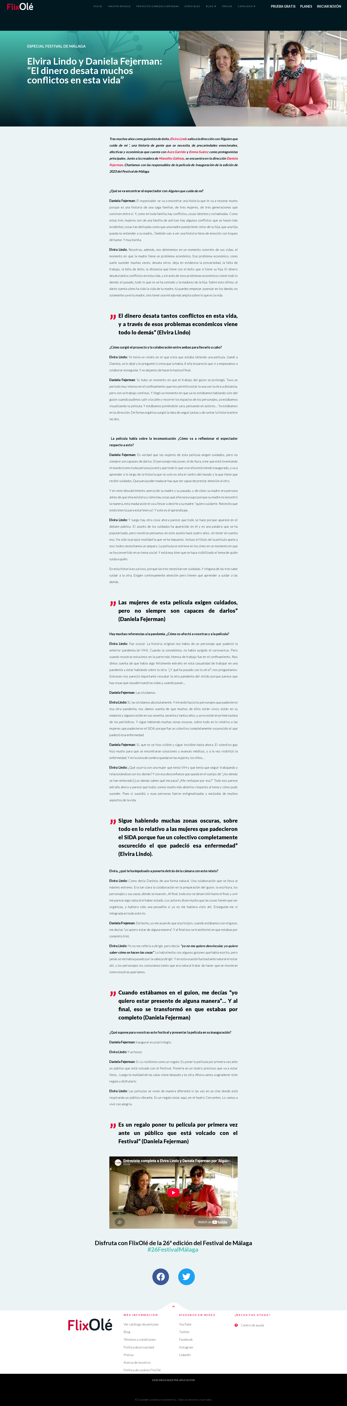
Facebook (186, 1339)
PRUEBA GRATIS (283, 6)
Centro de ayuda (252, 1325)
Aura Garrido (176, 152)
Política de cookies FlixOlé (142, 1370)
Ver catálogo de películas (141, 1324)
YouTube (185, 1324)
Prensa (128, 1355)
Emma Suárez (198, 152)
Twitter (184, 1332)
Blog (127, 1332)
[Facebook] (160, 1276)
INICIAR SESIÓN (329, 6)
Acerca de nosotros (137, 1362)
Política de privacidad (139, 1347)
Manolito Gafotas (171, 158)
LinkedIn (185, 1355)
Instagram (186, 1347)
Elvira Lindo (178, 139)
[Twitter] (186, 1276)
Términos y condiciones (140, 1339)
